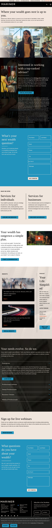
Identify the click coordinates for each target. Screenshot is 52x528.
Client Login (11, 0)
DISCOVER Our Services (37, 217)
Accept (5, 525)
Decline (13, 525)
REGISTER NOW (7, 432)
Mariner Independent (4, 506)
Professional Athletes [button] (9, 384)
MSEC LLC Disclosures (24, 510)
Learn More (7, 379)
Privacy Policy (41, 522)
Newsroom (3, 504)
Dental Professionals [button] (9, 389)
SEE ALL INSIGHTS (9, 331)
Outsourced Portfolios (35, 0)
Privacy (11, 507)
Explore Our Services (9, 217)
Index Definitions (23, 512)
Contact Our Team (4, 507)
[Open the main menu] (50, 4)
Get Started (33, 178)
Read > (5, 299)
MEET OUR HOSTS (45, 327)
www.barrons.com (32, 122)
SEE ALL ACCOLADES (26, 92)
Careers (17, 0)
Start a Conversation (10, 259)
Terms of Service (13, 508)
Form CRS (21, 509)
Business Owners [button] (8, 395)
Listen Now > (43, 316)
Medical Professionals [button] (10, 400)
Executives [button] (6, 363)
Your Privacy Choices (12, 505)
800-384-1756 (48, 0)
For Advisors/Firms (25, 0)
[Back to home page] (8, 4)
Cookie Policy (12, 512)
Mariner (7, 502)
